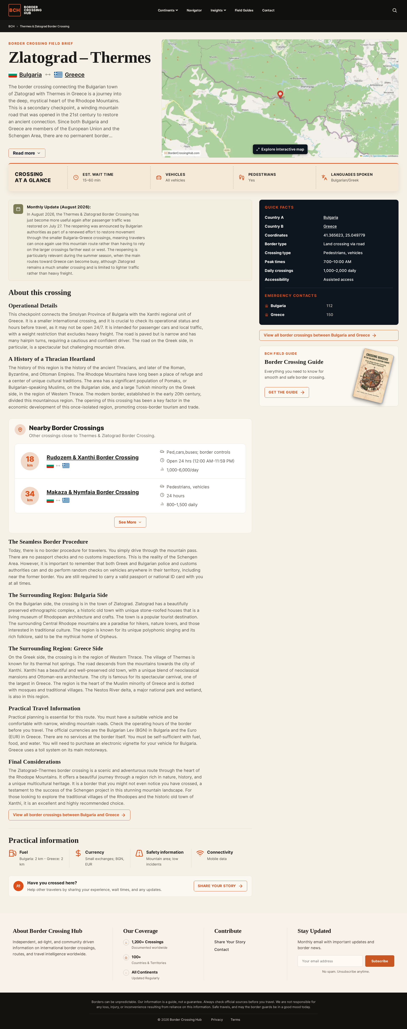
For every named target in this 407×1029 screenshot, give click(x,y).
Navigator (194, 10)
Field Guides (244, 10)
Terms (235, 1020)
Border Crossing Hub (186, 1020)
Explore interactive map (282, 149)
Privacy (217, 1020)
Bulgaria (330, 217)
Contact (268, 10)
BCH (11, 26)
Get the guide (283, 392)
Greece (330, 226)
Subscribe (379, 961)
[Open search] (394, 10)
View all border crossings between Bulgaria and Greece (66, 814)
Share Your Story (229, 942)
